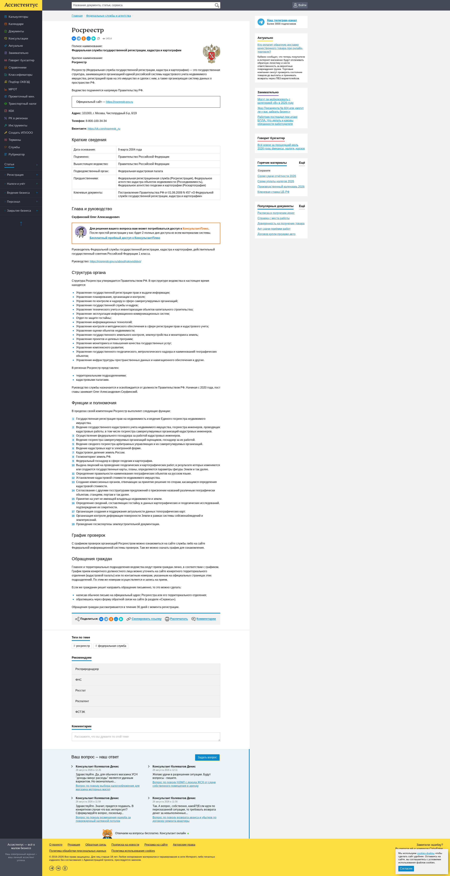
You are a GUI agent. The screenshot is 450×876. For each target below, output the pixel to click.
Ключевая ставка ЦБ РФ (273, 191)
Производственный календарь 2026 (281, 186)
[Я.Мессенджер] (93, 38)
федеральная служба (112, 645)
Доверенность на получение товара (281, 223)
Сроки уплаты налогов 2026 (276, 181)
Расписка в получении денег (276, 212)
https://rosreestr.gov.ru (119, 101)
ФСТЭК (80, 711)
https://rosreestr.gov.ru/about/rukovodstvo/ (115, 261)
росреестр (83, 645)
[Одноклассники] (84, 38)
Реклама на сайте (156, 844)
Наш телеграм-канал (282, 20)
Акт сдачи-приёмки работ (274, 228)
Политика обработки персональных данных (77, 850)
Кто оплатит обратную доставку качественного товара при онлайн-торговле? (280, 48)
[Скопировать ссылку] (98, 38)
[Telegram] (79, 38)
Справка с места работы (274, 218)
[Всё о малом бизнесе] (21, 5)
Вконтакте (58, 868)
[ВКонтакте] (74, 38)
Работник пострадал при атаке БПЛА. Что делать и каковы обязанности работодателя (277, 120)
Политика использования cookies (133, 850)
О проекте (55, 844)
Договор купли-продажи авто (276, 234)
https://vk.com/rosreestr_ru (104, 128)
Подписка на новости (125, 844)
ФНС (78, 679)
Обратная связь (95, 844)
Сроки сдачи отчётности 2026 (277, 176)
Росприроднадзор (87, 669)
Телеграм (51, 868)
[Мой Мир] (88, 38)
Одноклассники (65, 868)
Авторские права (184, 844)
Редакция (74, 844)
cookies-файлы (426, 853)
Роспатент (82, 701)
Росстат (80, 690)
